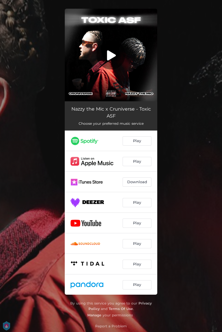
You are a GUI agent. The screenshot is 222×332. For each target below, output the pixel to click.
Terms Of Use (121, 309)
